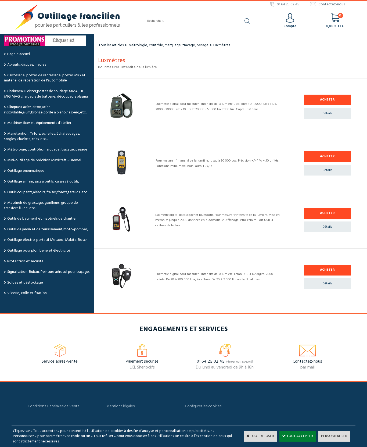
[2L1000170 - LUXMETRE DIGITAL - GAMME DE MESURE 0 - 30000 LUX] (121, 174)
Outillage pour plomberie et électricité (38, 251)
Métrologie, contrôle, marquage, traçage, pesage (47, 149)
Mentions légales (120, 406)
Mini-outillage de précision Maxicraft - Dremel (44, 160)
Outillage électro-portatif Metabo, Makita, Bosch (47, 240)
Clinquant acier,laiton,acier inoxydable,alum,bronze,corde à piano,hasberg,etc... (45, 110)
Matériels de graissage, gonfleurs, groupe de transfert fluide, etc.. (41, 205)
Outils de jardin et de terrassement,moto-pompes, (47, 229)
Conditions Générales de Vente (54, 406)
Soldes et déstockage (25, 283)
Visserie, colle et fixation (27, 293)
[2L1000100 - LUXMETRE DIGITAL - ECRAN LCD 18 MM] (121, 118)
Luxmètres (221, 45)
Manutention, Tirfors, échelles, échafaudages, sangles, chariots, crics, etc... (42, 136)
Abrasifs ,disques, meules (26, 65)
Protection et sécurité (25, 261)
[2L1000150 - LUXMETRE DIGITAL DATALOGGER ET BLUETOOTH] (121, 231)
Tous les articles (111, 45)
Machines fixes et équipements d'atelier (39, 123)
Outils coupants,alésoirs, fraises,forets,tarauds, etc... (48, 192)
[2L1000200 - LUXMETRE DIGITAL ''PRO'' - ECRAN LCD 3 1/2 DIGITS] (121, 288)
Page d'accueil (19, 54)
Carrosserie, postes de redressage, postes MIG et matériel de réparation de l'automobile (44, 78)
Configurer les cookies (203, 406)
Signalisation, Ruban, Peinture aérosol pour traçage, (48, 272)
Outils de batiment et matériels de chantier (42, 219)
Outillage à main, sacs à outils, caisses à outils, (43, 181)
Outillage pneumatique (25, 171)
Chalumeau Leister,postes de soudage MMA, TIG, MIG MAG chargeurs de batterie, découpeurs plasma (46, 94)
